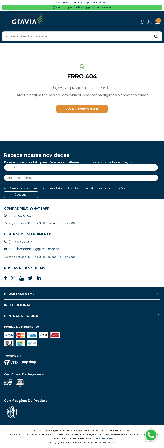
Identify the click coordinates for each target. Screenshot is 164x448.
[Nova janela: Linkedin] (39, 278)
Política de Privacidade (68, 188)
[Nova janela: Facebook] (5, 278)
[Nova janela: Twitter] (30, 278)
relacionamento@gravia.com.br (34, 249)
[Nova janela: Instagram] (13, 278)
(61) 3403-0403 (20, 216)
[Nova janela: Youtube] (21, 278)
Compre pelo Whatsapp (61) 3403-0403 (83, 7)
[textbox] (82, 36)
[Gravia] (28, 18)
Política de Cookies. (103, 438)
